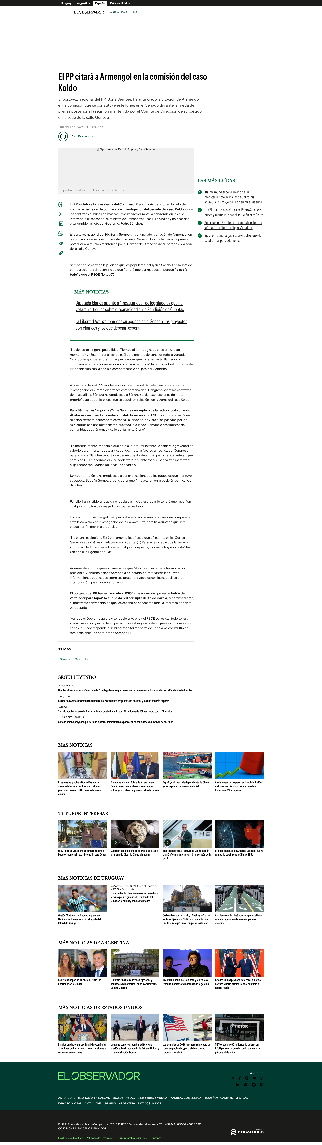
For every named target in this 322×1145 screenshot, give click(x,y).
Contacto (155, 1138)
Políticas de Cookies (70, 1138)
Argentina (83, 3)
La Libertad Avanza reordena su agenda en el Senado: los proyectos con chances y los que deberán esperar (113, 700)
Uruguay (66, 3)
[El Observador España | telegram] (254, 1085)
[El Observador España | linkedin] (238, 1085)
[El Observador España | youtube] (254, 1078)
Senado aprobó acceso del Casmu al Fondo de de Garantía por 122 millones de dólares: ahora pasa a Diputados (115, 711)
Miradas (241, 1097)
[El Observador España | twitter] (233, 1078)
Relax (130, 1097)
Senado (65, 659)
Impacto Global (70, 1103)
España (100, 3)
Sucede (117, 1097)
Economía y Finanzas (94, 1097)
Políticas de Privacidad (100, 1138)
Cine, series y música (152, 1097)
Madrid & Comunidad (185, 1097)
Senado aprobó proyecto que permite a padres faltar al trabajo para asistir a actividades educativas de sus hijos (115, 721)
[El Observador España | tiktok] (262, 1078)
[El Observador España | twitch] (262, 1085)
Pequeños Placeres (218, 1097)
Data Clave (92, 1103)
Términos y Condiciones (132, 1138)
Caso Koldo (82, 659)
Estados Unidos (120, 3)
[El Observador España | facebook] (239, 1078)
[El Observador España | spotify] (246, 1085)
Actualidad (118, 12)
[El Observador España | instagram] (247, 1078)
